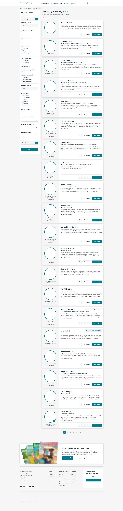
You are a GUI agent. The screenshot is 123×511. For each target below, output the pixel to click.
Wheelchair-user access (29, 69)
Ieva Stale (65, 331)
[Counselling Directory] (29, 3)
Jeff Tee (64, 163)
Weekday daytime (27, 79)
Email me (87, 34)
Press (72, 483)
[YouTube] (30, 487)
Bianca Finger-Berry (69, 227)
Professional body (27, 109)
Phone (25, 52)
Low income (26, 97)
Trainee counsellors (28, 103)
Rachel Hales (66, 23)
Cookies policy (74, 480)
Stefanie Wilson (67, 248)
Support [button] (50, 471)
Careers (73, 476)
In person (25, 48)
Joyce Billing (66, 60)
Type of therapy (26, 38)
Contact (73, 478)
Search (29, 149)
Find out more (80, 458)
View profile (97, 34)
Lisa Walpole (66, 41)
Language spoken (26, 132)
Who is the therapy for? (27, 124)
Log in (60, 476)
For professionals (97, 3)
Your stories (51, 478)
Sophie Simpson (67, 269)
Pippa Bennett (66, 372)
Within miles (26, 22)
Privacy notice (74, 485)
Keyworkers (26, 95)
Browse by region (28, 8)
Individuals (26, 60)
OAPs (24, 99)
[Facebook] (21, 487)
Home (21, 8)
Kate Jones (65, 101)
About (72, 474)
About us (73, 3)
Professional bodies (64, 480)
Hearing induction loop (29, 70)
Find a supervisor (63, 478)
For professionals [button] (64, 471)
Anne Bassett (66, 352)
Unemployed (26, 105)
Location (24, 16)
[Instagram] (24, 487)
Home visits (26, 54)
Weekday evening (27, 81)
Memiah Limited (33, 501)
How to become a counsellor (64, 484)
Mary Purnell (66, 143)
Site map (50, 482)
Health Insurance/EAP (27, 117)
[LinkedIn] (33, 487)
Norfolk (35, 8)
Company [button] (73, 471)
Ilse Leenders (66, 81)
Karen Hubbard (67, 184)
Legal (72, 482)
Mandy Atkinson (67, 309)
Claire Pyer (65, 412)
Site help (50, 480)
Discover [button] (66, 3)
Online (24, 50)
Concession (25, 93)
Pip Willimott (66, 289)
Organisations (26, 62)
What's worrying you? (56, 3)
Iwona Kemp (66, 392)
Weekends (26, 77)
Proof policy (62, 482)
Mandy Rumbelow (68, 121)
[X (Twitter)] (27, 487)
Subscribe (67, 458)
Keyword (24, 140)
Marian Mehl (66, 206)
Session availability (27, 75)
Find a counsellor (45, 3)
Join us (61, 474)
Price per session (26, 85)
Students (25, 101)
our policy (66, 14)
